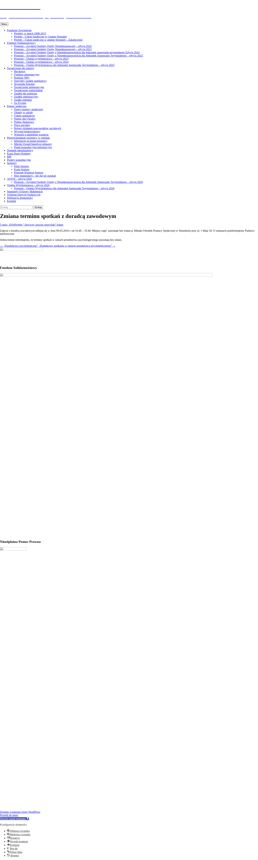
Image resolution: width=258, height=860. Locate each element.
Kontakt (11, 201)
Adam (59, 224)
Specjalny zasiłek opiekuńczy (30, 80)
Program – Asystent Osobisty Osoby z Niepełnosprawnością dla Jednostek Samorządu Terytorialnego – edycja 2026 (78, 182)
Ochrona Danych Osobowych (23, 194)
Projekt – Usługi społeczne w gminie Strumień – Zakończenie (48, 39)
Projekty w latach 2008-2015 (30, 33)
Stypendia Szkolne (24, 84)
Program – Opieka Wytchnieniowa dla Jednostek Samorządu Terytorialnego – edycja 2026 (64, 188)
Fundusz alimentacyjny (27, 74)
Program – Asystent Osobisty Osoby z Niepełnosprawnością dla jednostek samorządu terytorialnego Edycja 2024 (77, 52)
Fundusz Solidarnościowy (21, 42)
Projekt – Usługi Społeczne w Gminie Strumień (40, 36)
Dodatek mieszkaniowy (20, 150)
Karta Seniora (21, 169)
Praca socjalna (22, 125)
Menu (4, 24)
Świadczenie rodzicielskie (28, 90)
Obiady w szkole (23, 112)
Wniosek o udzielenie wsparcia (31, 134)
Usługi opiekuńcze (24, 115)
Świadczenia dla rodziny (20, 68)
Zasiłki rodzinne (23, 99)
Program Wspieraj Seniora (28, 172)
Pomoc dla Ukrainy (25, 118)
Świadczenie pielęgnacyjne (29, 87)
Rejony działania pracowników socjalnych (37, 128)
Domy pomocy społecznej (28, 109)
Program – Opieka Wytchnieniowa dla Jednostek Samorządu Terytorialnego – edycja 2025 (64, 65)
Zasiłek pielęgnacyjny (26, 96)
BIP (9, 156)
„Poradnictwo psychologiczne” (19, 245)
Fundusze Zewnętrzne (19, 30)
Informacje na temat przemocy (31, 140)
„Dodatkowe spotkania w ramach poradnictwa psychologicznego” (77, 245)
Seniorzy (12, 163)
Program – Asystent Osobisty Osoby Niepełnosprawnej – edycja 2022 (53, 46)
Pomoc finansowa (24, 121)
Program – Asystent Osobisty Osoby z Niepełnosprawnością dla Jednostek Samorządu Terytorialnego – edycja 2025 (78, 55)
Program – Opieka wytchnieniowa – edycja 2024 (41, 61)
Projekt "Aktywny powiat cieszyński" (35, 224)
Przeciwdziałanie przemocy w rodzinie (28, 137)
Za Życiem (20, 103)
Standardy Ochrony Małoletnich (25, 191)
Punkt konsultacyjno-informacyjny (33, 147)
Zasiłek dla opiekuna (25, 93)
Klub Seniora (21, 166)
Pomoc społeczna (16, 106)
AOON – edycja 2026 (19, 178)
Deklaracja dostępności (20, 197)
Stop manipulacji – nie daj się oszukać (35, 175)
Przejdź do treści (9, 815)
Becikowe (19, 71)
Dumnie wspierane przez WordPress (20, 811)
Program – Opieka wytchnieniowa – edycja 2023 (41, 58)
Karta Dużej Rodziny (19, 153)
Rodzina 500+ (22, 77)
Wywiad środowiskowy (27, 131)
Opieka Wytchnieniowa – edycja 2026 (28, 185)
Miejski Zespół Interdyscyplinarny (33, 144)
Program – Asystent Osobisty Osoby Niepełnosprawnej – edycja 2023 (53, 49)
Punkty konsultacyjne (19, 159)
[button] (14, 818)
